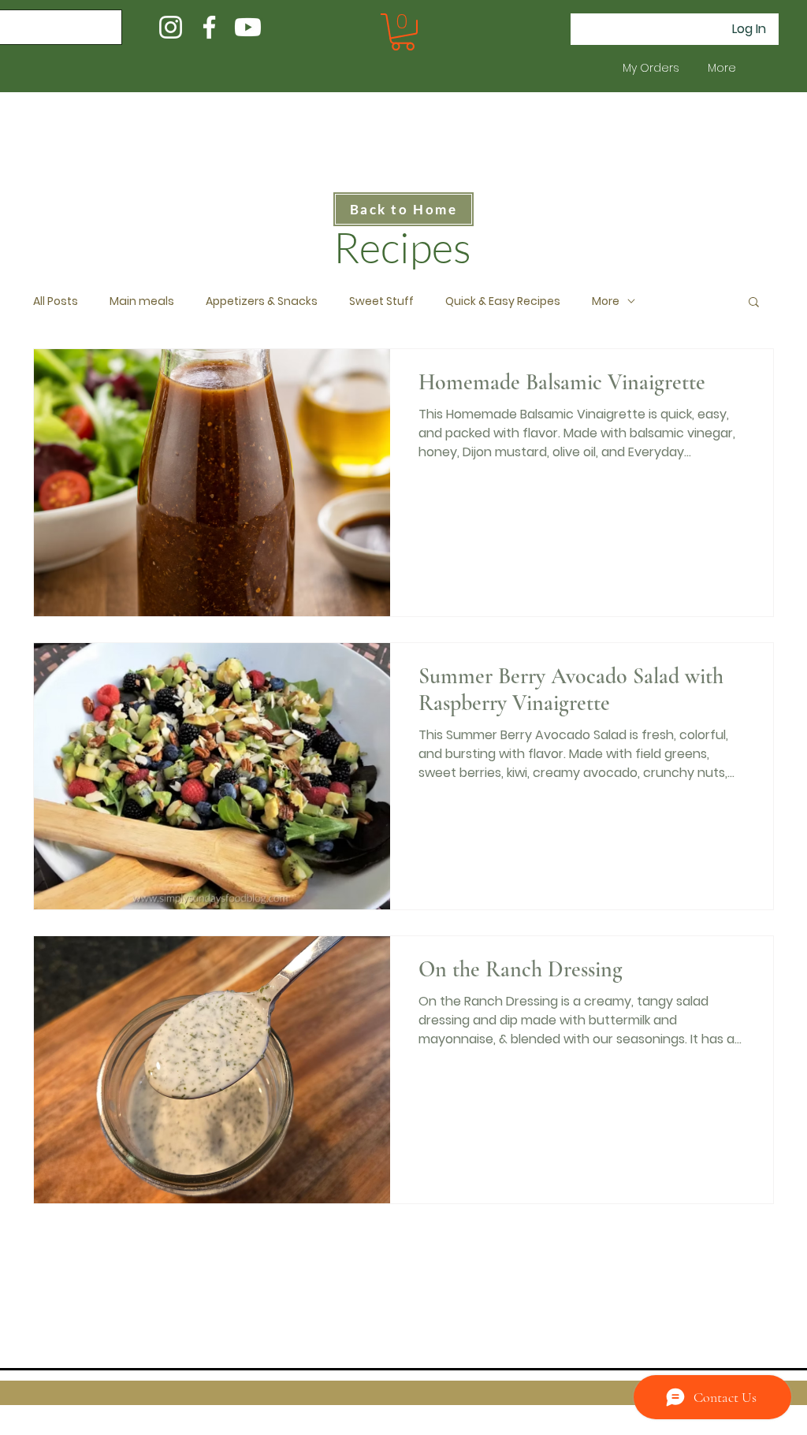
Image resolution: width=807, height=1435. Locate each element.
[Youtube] (247, 27)
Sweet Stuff (381, 301)
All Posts (55, 301)
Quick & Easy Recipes (502, 301)
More (605, 301)
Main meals (142, 301)
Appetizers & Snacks (262, 301)
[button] (403, 31)
